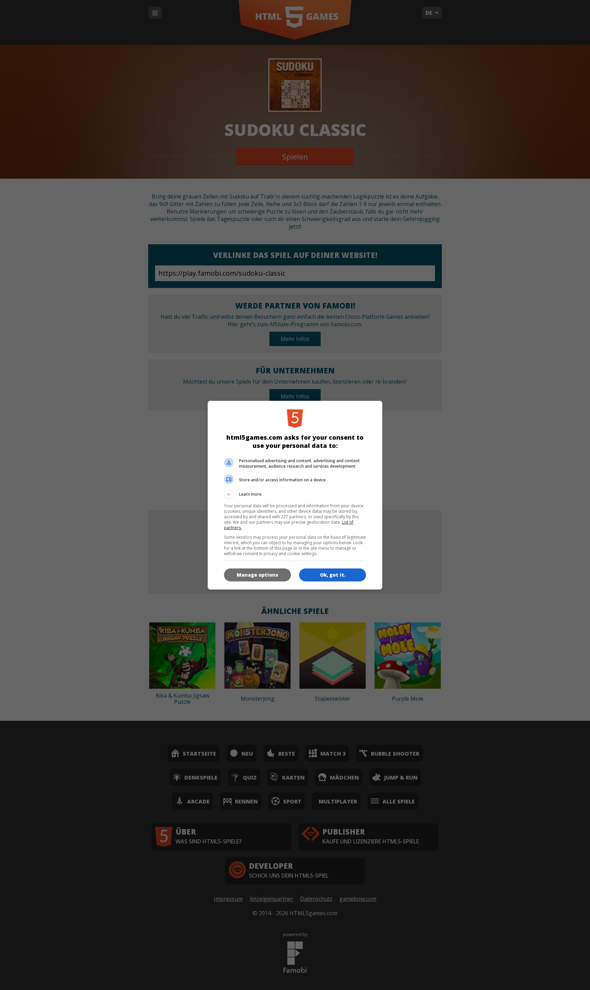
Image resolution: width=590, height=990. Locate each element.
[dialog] (295, 495)
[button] (295, 494)
